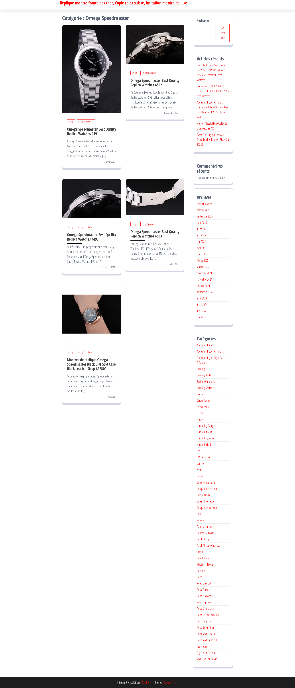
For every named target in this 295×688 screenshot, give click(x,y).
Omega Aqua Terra (206, 482)
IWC (199, 451)
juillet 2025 (202, 229)
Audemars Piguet (205, 345)
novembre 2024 (204, 279)
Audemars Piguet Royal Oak (210, 351)
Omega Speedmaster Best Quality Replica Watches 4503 (154, 234)
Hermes (201, 413)
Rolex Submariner (205, 627)
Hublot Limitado (204, 445)
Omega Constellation (207, 489)
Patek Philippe (204, 539)
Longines (201, 463)
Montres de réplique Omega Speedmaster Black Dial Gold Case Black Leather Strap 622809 (91, 364)
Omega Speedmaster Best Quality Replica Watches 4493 (91, 237)
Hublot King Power (206, 438)
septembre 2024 (205, 292)
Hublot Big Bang (205, 426)
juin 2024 (201, 311)
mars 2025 (202, 254)
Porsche (201, 571)
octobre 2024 (203, 286)
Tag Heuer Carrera (206, 653)
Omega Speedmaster (86, 121)
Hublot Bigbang (204, 432)
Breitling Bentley (204, 375)
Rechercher (204, 20)
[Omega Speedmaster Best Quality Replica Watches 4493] (91, 198)
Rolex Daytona (204, 596)
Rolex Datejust (204, 583)
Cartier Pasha (203, 400)
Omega (70, 121)
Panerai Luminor (205, 526)
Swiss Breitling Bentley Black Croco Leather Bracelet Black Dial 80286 (213, 140)
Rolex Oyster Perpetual (208, 615)
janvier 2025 (203, 267)
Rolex (199, 577)
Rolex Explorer (204, 602)
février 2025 (202, 260)
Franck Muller (203, 407)
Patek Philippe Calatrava (208, 545)
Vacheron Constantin (207, 659)
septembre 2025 (205, 216)
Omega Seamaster (205, 501)
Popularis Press (170, 682)
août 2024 (202, 298)
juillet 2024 (202, 305)
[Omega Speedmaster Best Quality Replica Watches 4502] (155, 44)
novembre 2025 (204, 204)
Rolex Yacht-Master (206, 634)
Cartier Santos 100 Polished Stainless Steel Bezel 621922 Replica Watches (213, 91)
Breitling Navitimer (205, 388)
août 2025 (202, 223)
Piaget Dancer (203, 558)
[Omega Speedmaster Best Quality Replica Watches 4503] (155, 197)
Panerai (200, 520)
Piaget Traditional (205, 564)
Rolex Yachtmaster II (207, 640)
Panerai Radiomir (205, 533)
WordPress (146, 682)
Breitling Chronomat (206, 381)
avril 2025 (201, 248)
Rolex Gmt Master (206, 608)
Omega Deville (203, 495)
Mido (199, 470)
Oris (199, 514)
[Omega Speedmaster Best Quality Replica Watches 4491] (91, 68)
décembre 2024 (204, 273)
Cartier (200, 394)
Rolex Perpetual (204, 621)
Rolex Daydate (204, 590)
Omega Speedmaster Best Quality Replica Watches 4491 (91, 131)
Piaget (200, 552)
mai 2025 (201, 241)
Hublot (200, 419)
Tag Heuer (202, 646)
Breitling (201, 369)
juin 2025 (201, 235)
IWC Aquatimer (204, 457)
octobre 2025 (203, 210)
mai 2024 (201, 317)
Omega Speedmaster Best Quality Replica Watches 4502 (154, 82)
